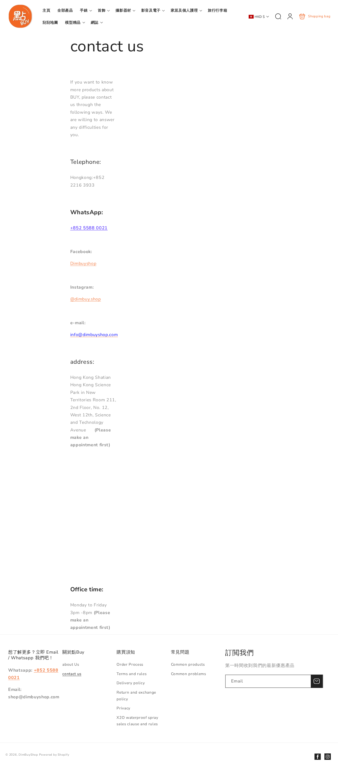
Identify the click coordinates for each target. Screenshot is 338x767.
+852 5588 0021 (89, 228)
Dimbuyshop (83, 263)
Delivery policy (131, 682)
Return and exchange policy (136, 696)
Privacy (123, 708)
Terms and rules (131, 673)
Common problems (188, 673)
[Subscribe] (317, 681)
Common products (188, 664)
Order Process (130, 664)
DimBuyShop (28, 755)
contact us (71, 673)
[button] (85, 10)
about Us (70, 664)
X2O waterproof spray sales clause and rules (137, 721)
